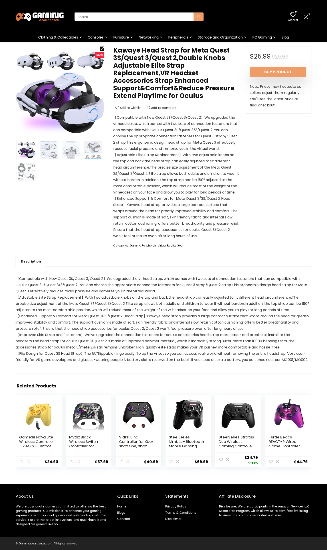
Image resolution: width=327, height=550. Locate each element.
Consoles (96, 37)
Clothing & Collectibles (58, 37)
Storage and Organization (220, 37)
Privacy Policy (175, 506)
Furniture (121, 37)
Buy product (278, 72)
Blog (285, 37)
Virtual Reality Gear (171, 245)
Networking (149, 37)
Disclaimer (173, 519)
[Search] (199, 16)
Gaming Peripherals (143, 245)
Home (122, 506)
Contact (123, 519)
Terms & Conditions (180, 512)
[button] (102, 49)
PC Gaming (262, 37)
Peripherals (178, 37)
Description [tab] (31, 261)
